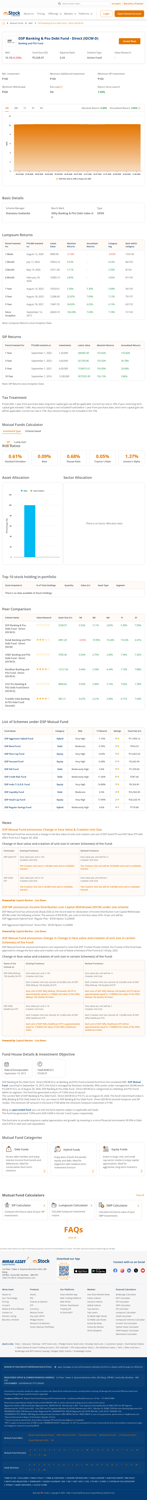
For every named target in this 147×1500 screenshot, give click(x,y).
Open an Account (91, 774)
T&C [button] (72, 780)
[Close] (109, 716)
